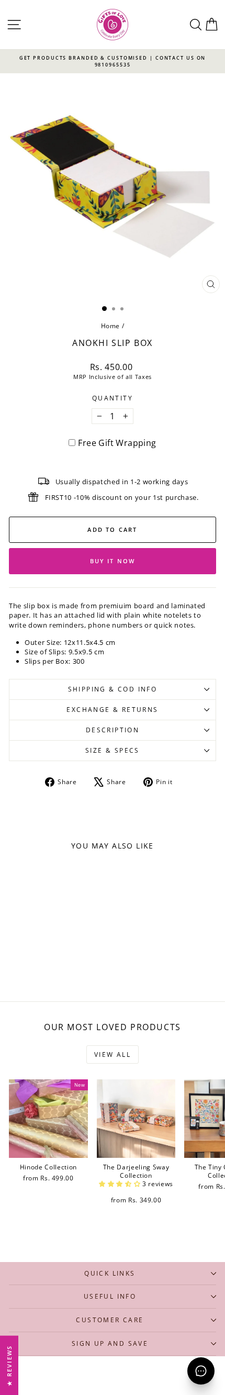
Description (112, 730)
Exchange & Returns (112, 709)
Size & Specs (112, 750)
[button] (120, 1183)
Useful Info (110, 1296)
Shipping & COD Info (113, 689)
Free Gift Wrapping (117, 443)
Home (110, 325)
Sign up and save (110, 1343)
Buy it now (113, 561)
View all (112, 1054)
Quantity (112, 398)
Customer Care (109, 1319)
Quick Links (109, 1273)
